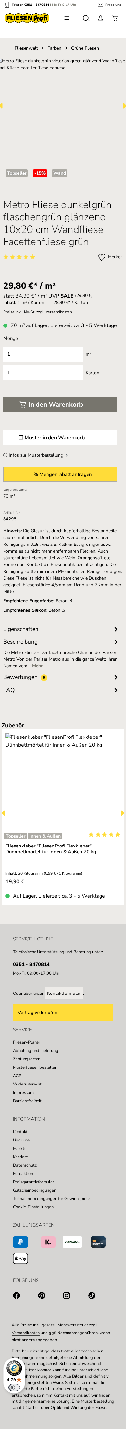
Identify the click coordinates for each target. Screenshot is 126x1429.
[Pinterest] (50, 1296)
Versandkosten (26, 1333)
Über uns (21, 1140)
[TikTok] (100, 1296)
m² (88, 354)
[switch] (14, 1387)
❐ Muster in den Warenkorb (52, 437)
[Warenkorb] (114, 18)
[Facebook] (25, 1296)
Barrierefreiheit (27, 1101)
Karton (92, 373)
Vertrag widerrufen (37, 1013)
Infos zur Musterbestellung (36, 455)
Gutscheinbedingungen (34, 1190)
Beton (62, 601)
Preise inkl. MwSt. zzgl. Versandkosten (37, 312)
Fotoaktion (23, 1174)
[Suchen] (86, 18)
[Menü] (66, 18)
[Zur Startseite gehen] (27, 18)
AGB (17, 1076)
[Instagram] (75, 1296)
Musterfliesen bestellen (35, 1067)
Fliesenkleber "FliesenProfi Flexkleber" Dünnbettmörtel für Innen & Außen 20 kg (50, 849)
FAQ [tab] (9, 690)
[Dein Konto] (100, 18)
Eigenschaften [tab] (20, 629)
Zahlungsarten (26, 1059)
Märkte (19, 1148)
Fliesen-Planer (26, 1042)
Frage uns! (113, 4)
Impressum (23, 1092)
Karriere (20, 1157)
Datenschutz (25, 1165)
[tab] (61, 653)
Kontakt (20, 1132)
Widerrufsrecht (27, 1084)
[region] (63, 813)
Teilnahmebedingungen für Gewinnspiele (51, 1199)
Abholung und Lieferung (35, 1051)
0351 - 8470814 (36, 4)
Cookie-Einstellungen (33, 1207)
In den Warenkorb (55, 404)
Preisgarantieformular (33, 1182)
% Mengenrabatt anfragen (63, 474)
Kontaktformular (63, 993)
